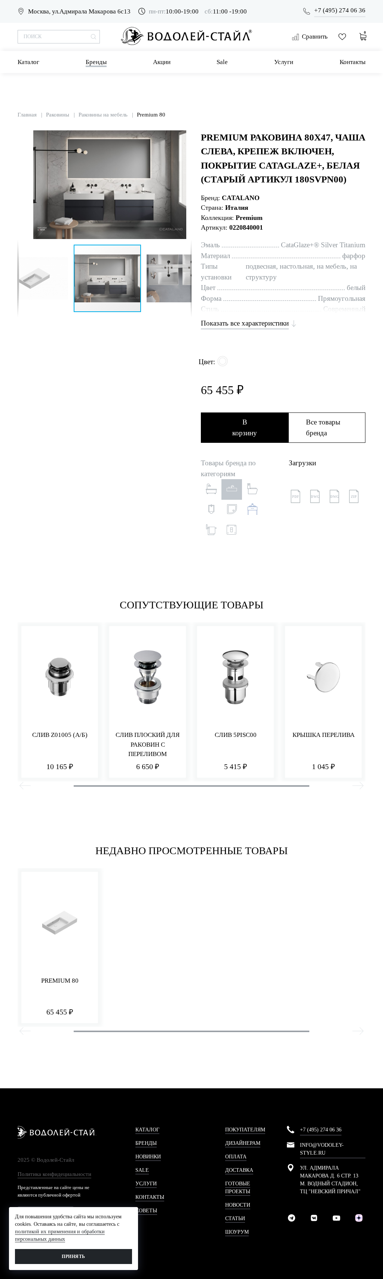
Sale (222, 62)
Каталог (28, 62)
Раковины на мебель (103, 115)
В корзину (244, 427)
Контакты (352, 62)
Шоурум (237, 1232)
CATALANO (241, 198)
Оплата (235, 1156)
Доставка (239, 1170)
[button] (185, 137)
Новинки (148, 1156)
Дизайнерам (242, 1143)
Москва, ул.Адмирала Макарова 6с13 (79, 11)
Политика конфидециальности (54, 1174)
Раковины (57, 115)
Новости (237, 1205)
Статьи (235, 1218)
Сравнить (315, 36)
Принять (73, 1256)
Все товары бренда (323, 427)
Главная (27, 115)
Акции (162, 62)
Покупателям (245, 1130)
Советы (146, 1210)
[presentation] (25, 786)
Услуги (283, 62)
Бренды (96, 62)
